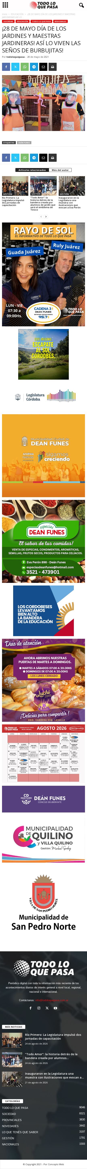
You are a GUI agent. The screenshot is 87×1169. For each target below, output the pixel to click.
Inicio (4, 14)
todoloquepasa (15, 56)
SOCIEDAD (8, 21)
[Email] (43, 67)
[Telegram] (34, 67)
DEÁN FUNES (24, 142)
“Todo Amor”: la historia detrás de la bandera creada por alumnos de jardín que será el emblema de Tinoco (42, 203)
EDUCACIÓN (17, 14)
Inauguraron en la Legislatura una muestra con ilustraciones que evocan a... (54, 1075)
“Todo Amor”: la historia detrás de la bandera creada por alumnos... (51, 1056)
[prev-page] (41, 216)
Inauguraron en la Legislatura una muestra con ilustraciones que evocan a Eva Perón (70, 202)
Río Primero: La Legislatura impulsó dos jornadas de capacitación (13, 201)
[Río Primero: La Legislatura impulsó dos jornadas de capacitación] (15, 186)
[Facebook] (6, 67)
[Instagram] (40, 1008)
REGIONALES (60, 21)
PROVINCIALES (12, 1120)
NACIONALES (10, 1144)
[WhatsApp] (25, 67)
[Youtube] (56, 1008)
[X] (15, 67)
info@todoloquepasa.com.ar (51, 1000)
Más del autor (60, 169)
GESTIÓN (7, 194)
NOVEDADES (10, 1126)
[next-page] (46, 216)
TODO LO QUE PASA (41, 21)
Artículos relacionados (32, 169)
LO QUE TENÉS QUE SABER (20, 1132)
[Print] (53, 67)
